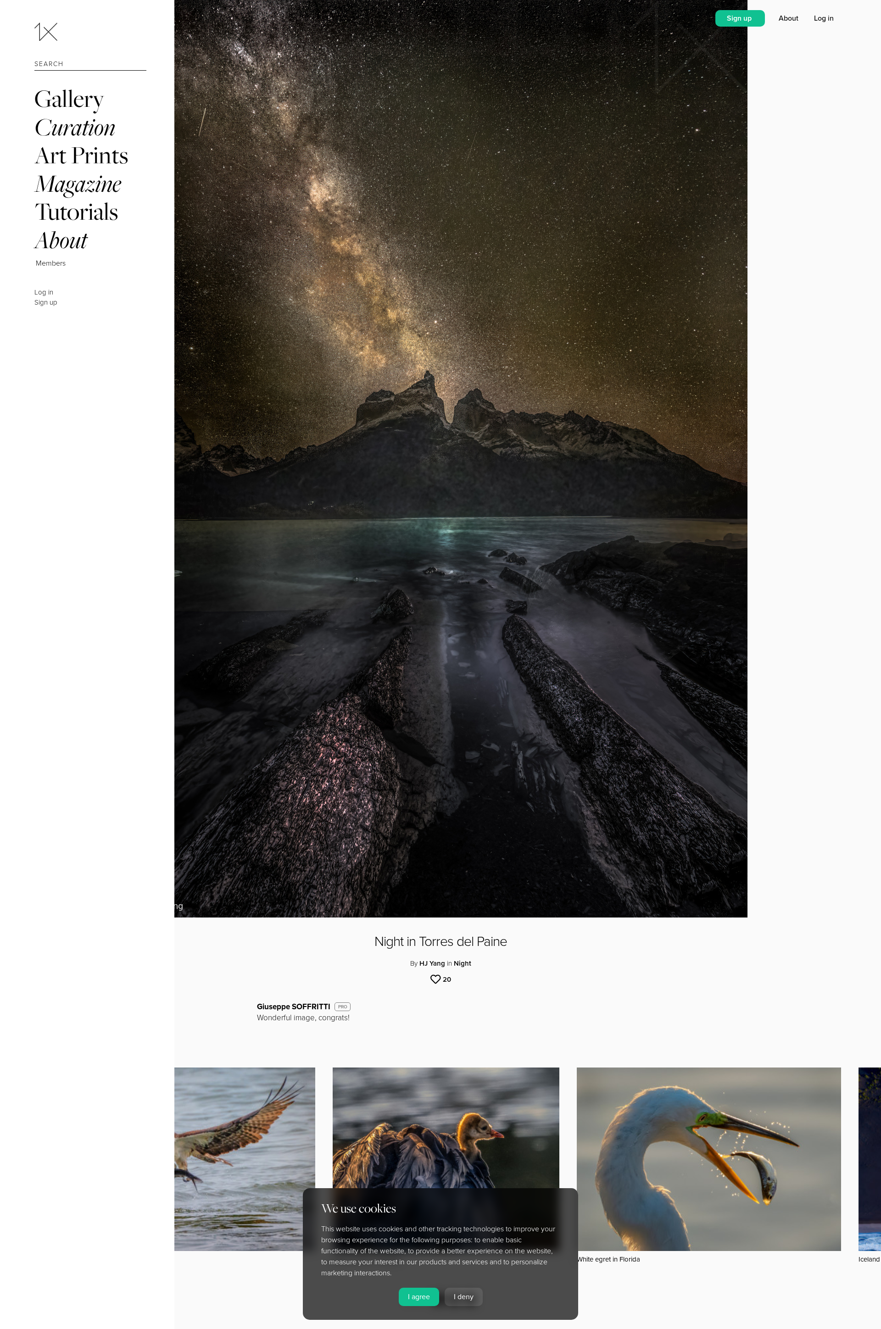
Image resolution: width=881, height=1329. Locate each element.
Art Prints (81, 155)
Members (51, 263)
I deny (464, 1296)
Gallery (69, 98)
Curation (74, 127)
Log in (43, 292)
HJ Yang (432, 963)
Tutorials (76, 211)
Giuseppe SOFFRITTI (293, 1007)
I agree (419, 1296)
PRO (342, 1007)
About (60, 239)
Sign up (45, 302)
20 (447, 979)
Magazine (77, 183)
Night (462, 963)
